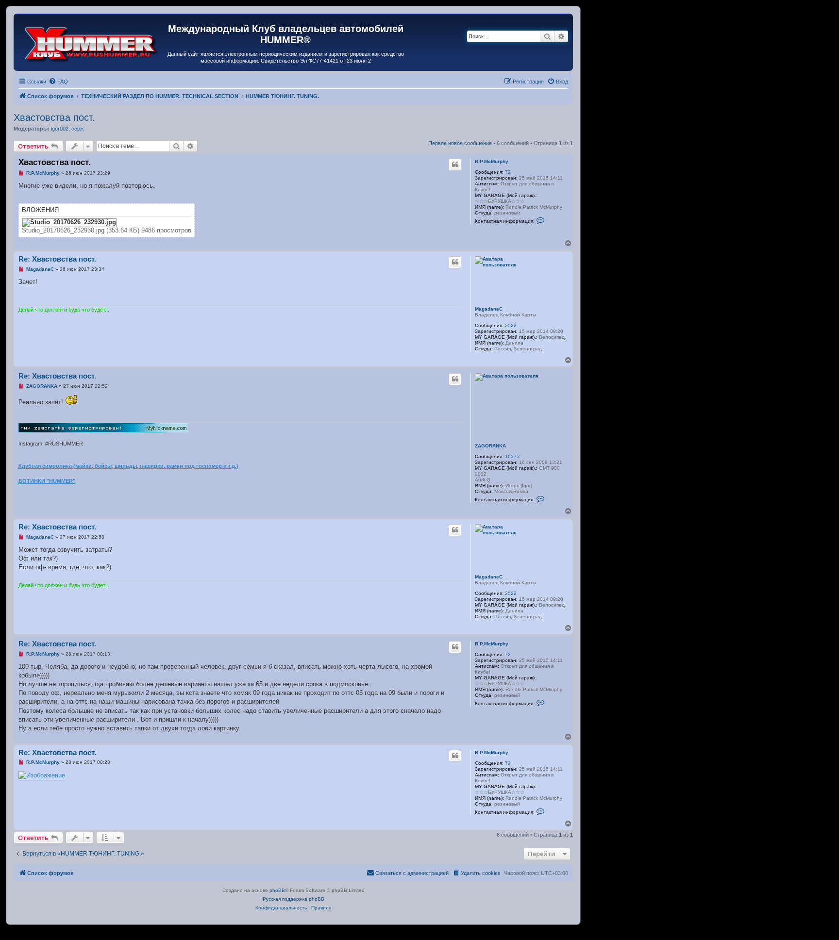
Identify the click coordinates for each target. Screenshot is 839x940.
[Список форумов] (91, 42)
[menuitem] (58, 81)
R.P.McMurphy (491, 161)
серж (77, 129)
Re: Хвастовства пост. (57, 259)
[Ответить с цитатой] (455, 164)
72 (508, 172)
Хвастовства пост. (54, 117)
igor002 (59, 129)
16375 (512, 456)
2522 (511, 325)
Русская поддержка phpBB (293, 899)
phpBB (277, 890)
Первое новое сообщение (460, 143)
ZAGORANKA (490, 445)
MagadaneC (489, 309)
